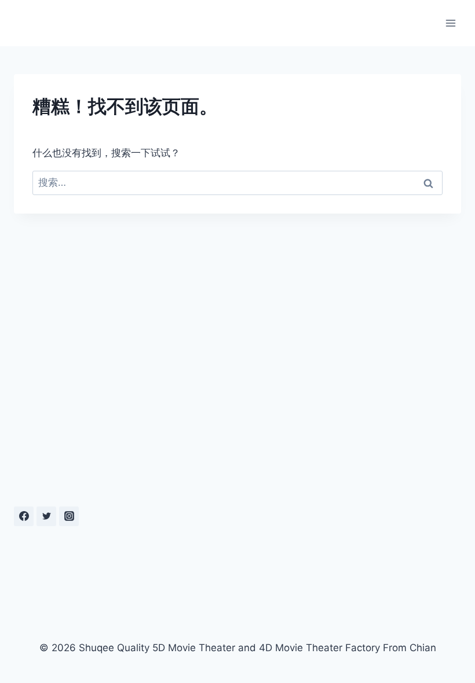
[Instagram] (69, 516)
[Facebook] (24, 516)
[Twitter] (46, 516)
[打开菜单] (450, 23)
